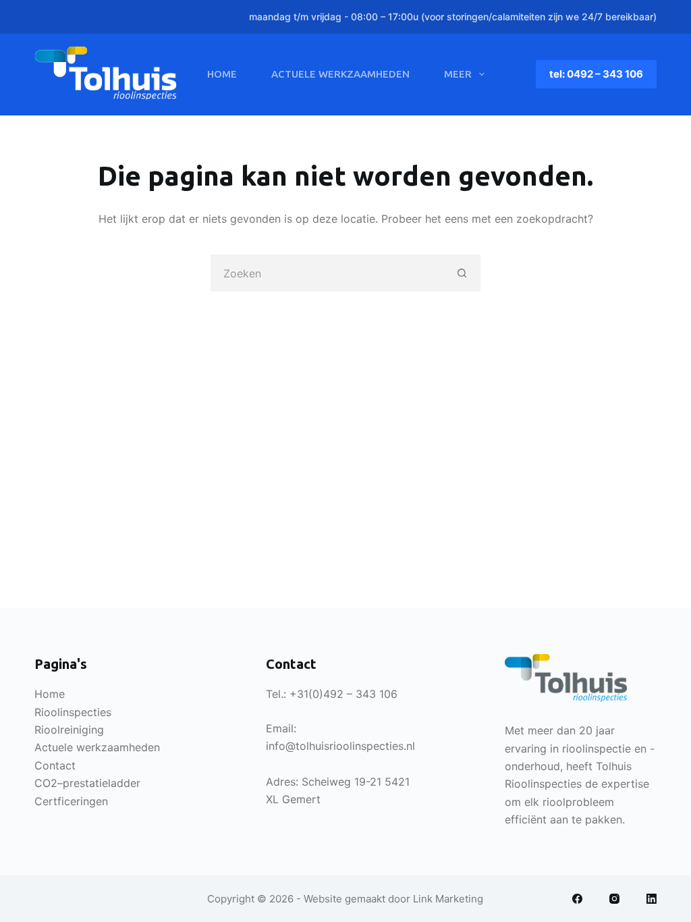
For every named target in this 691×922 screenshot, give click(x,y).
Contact (55, 765)
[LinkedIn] (651, 899)
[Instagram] (614, 899)
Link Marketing (448, 898)
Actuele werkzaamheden (340, 74)
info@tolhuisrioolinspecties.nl (340, 746)
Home (222, 74)
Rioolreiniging (69, 729)
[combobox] (327, 273)
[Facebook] (577, 899)
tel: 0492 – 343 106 (596, 73)
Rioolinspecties (72, 712)
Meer (458, 74)
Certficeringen (71, 801)
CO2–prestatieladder (87, 783)
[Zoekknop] (462, 273)
